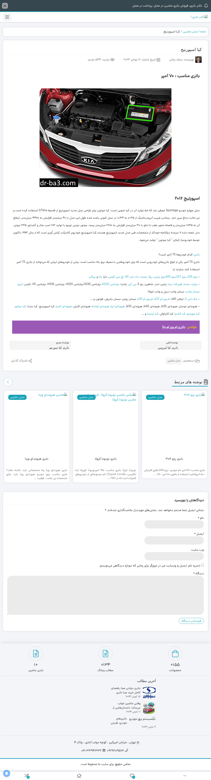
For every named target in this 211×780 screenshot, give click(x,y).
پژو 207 (181, 277)
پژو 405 (170, 277)
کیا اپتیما (152, 314)
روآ (150, 277)
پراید (194, 284)
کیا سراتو (20, 306)
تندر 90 (129, 277)
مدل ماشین (190, 31)
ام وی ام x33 (145, 299)
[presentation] (8, 381)
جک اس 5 (191, 299)
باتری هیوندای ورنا (36, 459)
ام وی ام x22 (162, 299)
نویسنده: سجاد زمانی (181, 60)
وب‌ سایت (197, 550)
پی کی (132, 284)
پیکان (92, 277)
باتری (196, 255)
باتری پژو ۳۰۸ (174, 459)
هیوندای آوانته (100, 306)
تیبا (170, 284)
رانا (100, 277)
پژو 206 (192, 277)
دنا (137, 277)
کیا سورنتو (193, 314)
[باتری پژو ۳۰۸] (174, 423)
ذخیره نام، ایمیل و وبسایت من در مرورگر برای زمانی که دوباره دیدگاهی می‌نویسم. (149, 565)
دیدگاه (198, 573)
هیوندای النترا (64, 306)
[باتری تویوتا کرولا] (105, 423)
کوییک (178, 284)
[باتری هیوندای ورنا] (36, 423)
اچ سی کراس (116, 277)
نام (201, 518)
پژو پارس (159, 277)
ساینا (187, 284)
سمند (144, 277)
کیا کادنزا (180, 314)
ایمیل (199, 534)
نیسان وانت (193, 292)
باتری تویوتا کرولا (106, 459)
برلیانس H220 (110, 284)
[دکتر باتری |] (199, 17)
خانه (203, 31)
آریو (20, 284)
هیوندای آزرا (118, 306)
